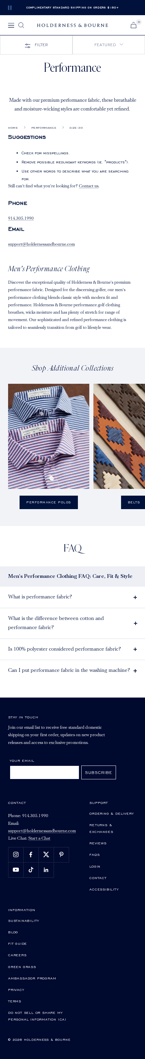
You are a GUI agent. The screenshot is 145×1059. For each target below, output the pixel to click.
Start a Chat (39, 838)
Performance (44, 128)
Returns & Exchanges (101, 828)
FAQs (94, 854)
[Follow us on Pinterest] (61, 854)
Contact (98, 877)
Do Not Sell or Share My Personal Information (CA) (37, 1016)
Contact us (88, 186)
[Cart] (133, 25)
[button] (108, 45)
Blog (13, 932)
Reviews (98, 843)
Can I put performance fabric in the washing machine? (69, 670)
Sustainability (23, 920)
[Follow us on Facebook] (30, 854)
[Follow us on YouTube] (15, 869)
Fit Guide (17, 943)
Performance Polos (48, 502)
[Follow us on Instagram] (15, 854)
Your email (22, 760)
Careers (17, 955)
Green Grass (22, 966)
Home (13, 128)
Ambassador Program (32, 978)
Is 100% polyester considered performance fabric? (64, 649)
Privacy (16, 989)
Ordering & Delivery (111, 813)
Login (94, 866)
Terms (14, 1001)
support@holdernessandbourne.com (41, 244)
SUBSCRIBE (98, 772)
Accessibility (103, 889)
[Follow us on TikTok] (30, 869)
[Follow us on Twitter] (46, 854)
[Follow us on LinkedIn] (46, 869)
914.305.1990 (21, 218)
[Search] (21, 25)
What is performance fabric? (40, 597)
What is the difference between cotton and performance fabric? (56, 623)
